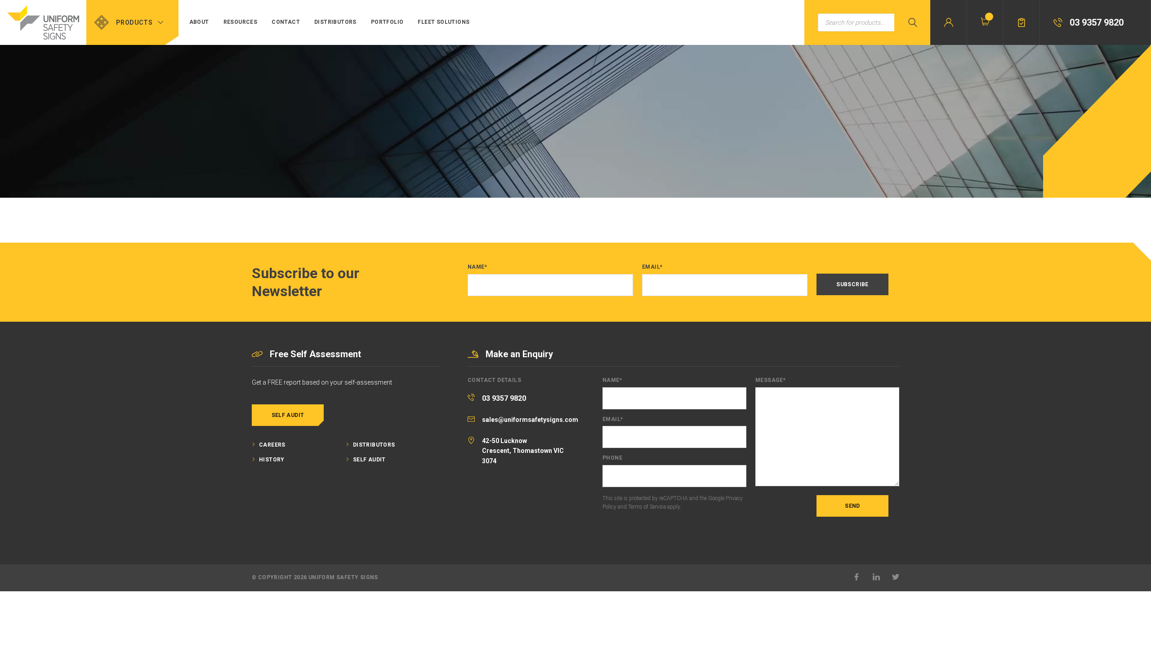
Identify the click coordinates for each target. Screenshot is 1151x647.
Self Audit (288, 415)
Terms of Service (647, 507)
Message (770, 380)
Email (652, 267)
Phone (612, 458)
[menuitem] (199, 22)
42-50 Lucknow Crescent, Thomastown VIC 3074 (523, 451)
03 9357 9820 (504, 398)
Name (477, 267)
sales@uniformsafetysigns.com (530, 419)
